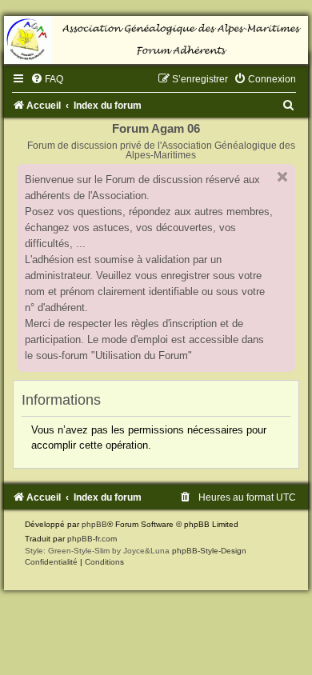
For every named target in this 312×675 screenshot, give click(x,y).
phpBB (94, 524)
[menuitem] (46, 79)
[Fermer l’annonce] (282, 177)
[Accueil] (156, 40)
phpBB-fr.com (92, 538)
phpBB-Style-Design (209, 550)
